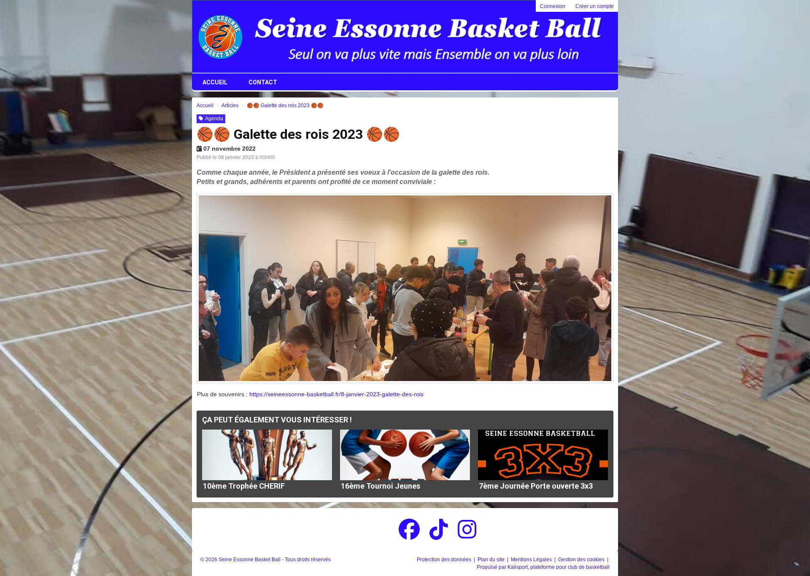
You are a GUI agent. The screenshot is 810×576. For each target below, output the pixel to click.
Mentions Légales (532, 559)
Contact (262, 82)
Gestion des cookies (582, 559)
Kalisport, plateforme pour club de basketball (559, 567)
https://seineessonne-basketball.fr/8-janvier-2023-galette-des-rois (336, 394)
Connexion (552, 6)
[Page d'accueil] (220, 37)
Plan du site (492, 559)
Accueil (214, 82)
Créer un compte (594, 6)
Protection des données (444, 559)
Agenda (214, 119)
